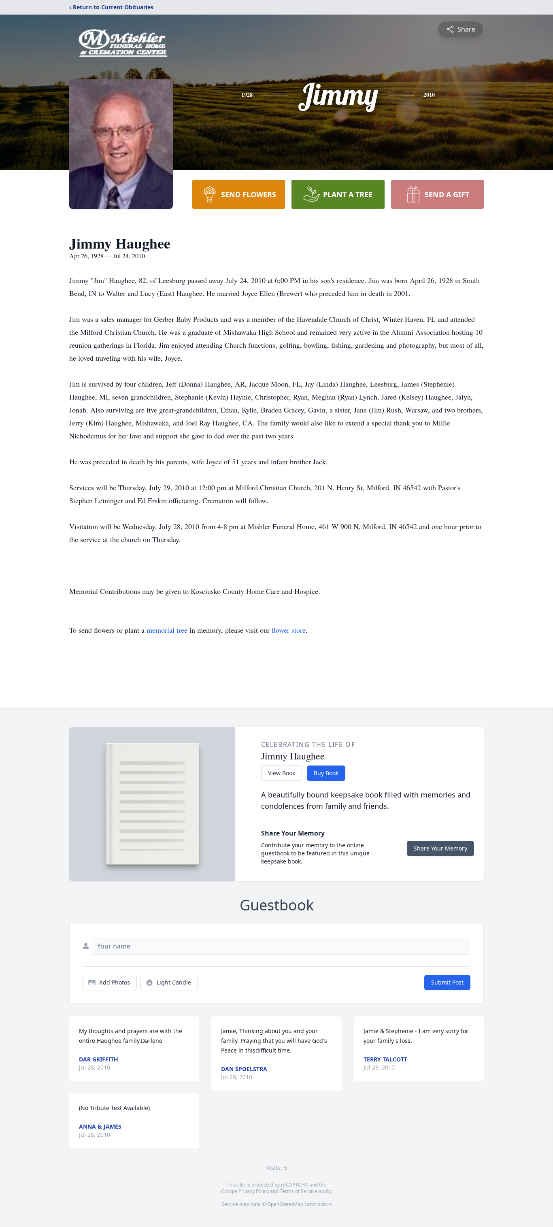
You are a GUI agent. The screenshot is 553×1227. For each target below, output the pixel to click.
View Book (281, 773)
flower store (289, 630)
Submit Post (447, 982)
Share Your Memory (440, 848)
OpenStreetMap (285, 1204)
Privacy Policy (253, 1191)
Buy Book (326, 773)
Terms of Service (298, 1191)
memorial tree (167, 630)
